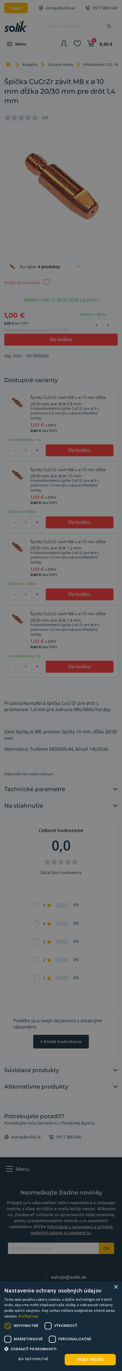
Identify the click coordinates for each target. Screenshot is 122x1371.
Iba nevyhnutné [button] (33, 1358)
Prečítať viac (28, 1316)
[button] (61, 1349)
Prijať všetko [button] (90, 1359)
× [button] (115, 1287)
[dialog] (61, 1326)
